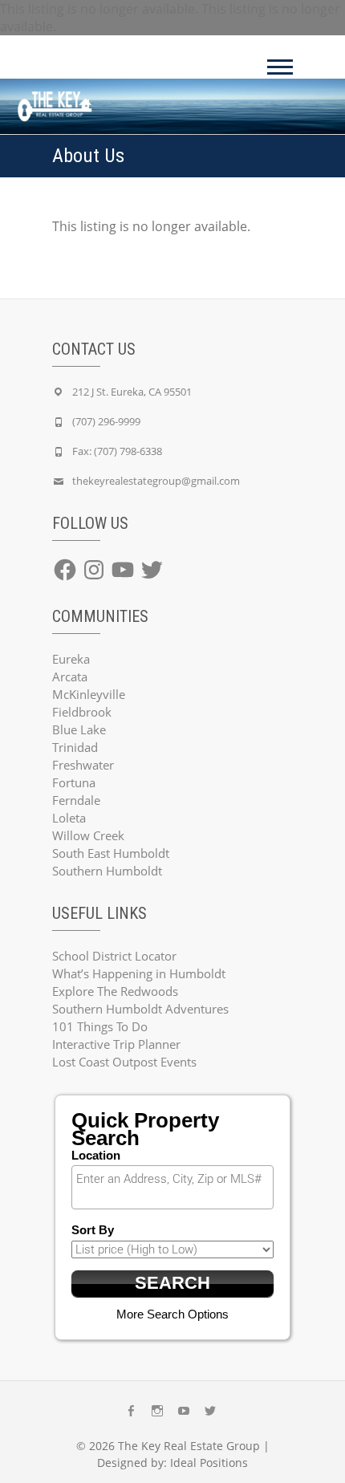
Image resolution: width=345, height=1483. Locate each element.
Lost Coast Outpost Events (124, 1062)
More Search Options (172, 1314)
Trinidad (75, 747)
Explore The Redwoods (115, 991)
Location (95, 1155)
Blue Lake (79, 729)
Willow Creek (88, 835)
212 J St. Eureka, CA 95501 (132, 391)
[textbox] (176, 1179)
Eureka (71, 659)
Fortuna (73, 782)
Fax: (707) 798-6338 (117, 451)
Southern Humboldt (107, 871)
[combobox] (172, 1187)
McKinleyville (88, 694)
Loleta (69, 818)
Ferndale (76, 800)
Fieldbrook (82, 712)
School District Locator (114, 956)
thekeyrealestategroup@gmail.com (156, 480)
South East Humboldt (110, 853)
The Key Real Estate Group (189, 1445)
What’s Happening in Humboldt (138, 973)
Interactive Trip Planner (116, 1044)
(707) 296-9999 (106, 421)
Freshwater (83, 765)
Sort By (92, 1230)
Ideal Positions (209, 1462)
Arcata (69, 676)
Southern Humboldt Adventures (140, 1009)
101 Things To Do (100, 1026)
